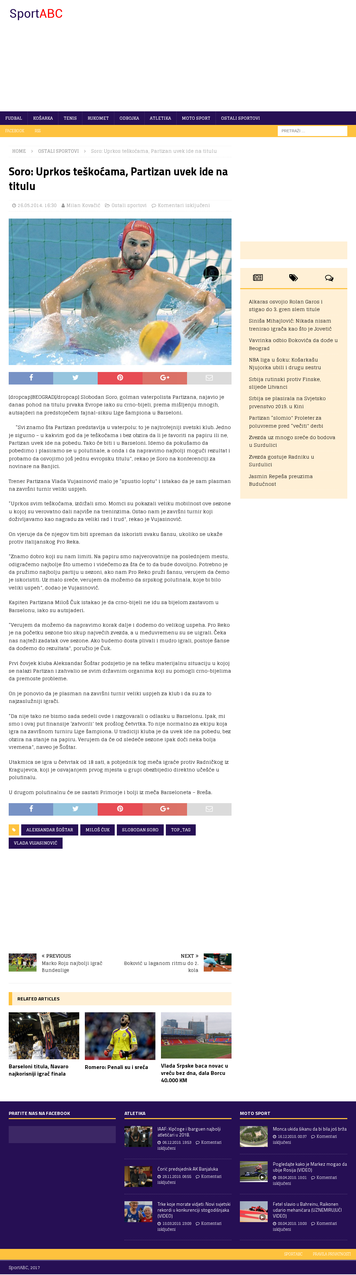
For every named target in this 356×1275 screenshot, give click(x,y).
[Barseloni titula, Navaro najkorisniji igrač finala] (44, 1035)
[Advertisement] (235, 55)
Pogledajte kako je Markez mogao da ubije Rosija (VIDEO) (310, 1167)
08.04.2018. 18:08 (292, 1223)
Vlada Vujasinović (35, 843)
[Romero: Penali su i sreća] (120, 1036)
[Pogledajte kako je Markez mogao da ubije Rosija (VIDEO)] (254, 1171)
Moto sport (196, 118)
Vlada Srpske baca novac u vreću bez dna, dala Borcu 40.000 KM (194, 1072)
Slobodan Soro (140, 829)
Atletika (160, 118)
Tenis (70, 118)
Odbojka (129, 118)
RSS (38, 130)
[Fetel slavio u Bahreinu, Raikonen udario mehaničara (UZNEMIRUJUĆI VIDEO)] (254, 1211)
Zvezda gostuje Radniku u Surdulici (281, 460)
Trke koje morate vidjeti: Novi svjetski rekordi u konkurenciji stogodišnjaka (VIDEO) (193, 1210)
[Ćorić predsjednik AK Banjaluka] (138, 1176)
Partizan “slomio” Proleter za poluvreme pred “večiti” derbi (286, 421)
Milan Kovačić (83, 205)
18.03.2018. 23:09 (176, 1223)
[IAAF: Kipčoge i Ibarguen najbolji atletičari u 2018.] (138, 1136)
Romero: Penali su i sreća (116, 1067)
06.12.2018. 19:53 (176, 1142)
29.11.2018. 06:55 (176, 1176)
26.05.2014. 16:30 (37, 205)
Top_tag (181, 829)
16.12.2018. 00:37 (292, 1136)
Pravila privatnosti (332, 1254)
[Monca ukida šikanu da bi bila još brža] (254, 1136)
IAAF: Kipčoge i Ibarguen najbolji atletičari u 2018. (189, 1131)
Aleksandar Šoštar (49, 829)
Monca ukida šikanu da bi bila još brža (310, 1128)
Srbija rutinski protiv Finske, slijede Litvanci (285, 383)
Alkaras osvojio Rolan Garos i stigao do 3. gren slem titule (286, 305)
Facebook (14, 130)
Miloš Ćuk (98, 829)
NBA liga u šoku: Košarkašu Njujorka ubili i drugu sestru (285, 363)
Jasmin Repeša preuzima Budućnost (281, 480)
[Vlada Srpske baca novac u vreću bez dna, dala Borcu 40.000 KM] (196, 1035)
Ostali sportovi (240, 118)
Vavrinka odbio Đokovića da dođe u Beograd (293, 344)
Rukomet (98, 118)
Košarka (43, 118)
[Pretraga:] (312, 130)
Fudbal (13, 118)
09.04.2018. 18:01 (292, 1177)
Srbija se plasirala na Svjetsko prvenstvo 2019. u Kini (287, 402)
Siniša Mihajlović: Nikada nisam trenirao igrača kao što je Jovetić (290, 324)
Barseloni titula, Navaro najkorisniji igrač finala (38, 1070)
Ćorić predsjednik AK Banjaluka (187, 1168)
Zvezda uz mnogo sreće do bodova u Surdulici (292, 441)
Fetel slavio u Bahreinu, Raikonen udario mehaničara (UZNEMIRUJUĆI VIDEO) (307, 1210)
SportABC (293, 1254)
